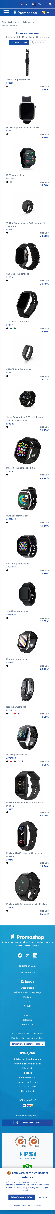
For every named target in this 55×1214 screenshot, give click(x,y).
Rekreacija (27, 1073)
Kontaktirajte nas (30, 1122)
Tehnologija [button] (29, 22)
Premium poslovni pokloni (27, 1064)
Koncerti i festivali (27, 1077)
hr (26, 4)
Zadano (38, 42)
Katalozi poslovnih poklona (27, 1059)
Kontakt (27, 1006)
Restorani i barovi (27, 1086)
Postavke (43, 1197)
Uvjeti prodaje (27, 988)
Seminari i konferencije (27, 1082)
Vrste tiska (27, 1024)
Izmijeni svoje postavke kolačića (27, 1043)
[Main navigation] (6, 12)
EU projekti (27, 1068)
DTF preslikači (26, 1100)
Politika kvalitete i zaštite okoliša (27, 1033)
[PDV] (34, 4)
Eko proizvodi (27, 1091)
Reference (27, 1020)
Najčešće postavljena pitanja (27, 992)
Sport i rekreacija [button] (11, 22)
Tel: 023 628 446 (27, 972)
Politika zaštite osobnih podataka (27, 1038)
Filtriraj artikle (19, 42)
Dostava (27, 997)
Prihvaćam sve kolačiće (21, 1197)
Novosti (27, 1015)
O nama (27, 1001)
